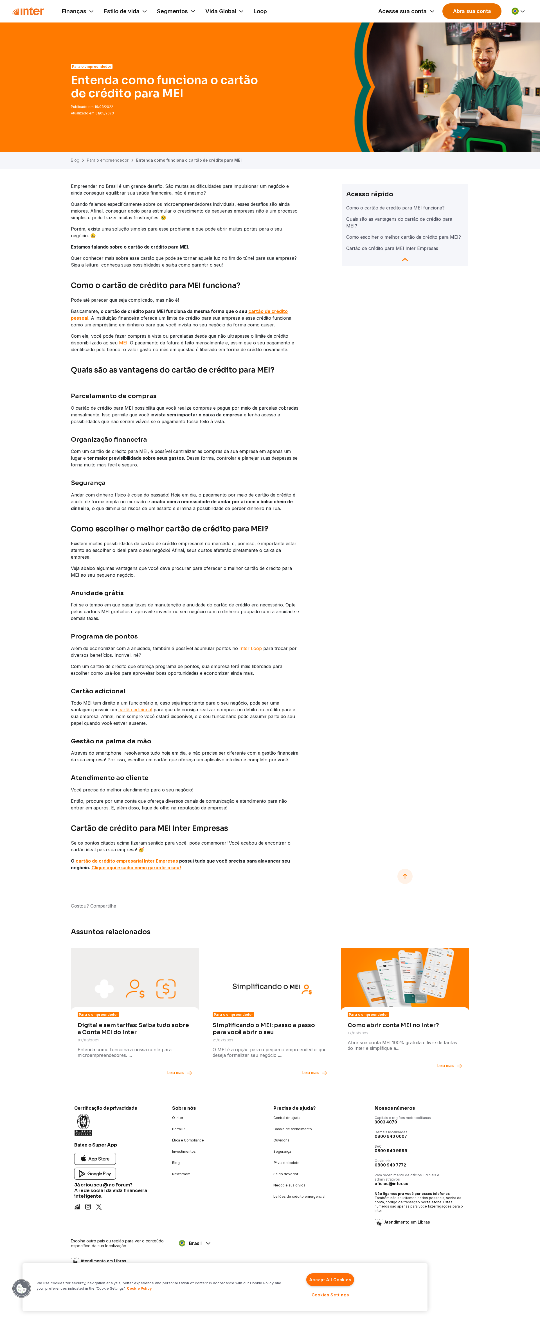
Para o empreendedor (108, 160)
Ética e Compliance (188, 1140)
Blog (75, 160)
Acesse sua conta (402, 11)
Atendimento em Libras (407, 1222)
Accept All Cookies (330, 1279)
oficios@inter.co (391, 1183)
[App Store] (95, 1158)
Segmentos (172, 11)
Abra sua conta (472, 11)
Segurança (282, 1151)
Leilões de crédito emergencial (299, 1196)
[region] (225, 1287)
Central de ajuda (286, 1118)
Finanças (74, 11)
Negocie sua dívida (289, 1185)
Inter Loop (250, 648)
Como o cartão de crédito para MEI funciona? (395, 208)
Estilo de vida (122, 11)
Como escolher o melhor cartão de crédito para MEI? (403, 237)
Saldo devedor (285, 1174)
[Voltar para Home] (27, 11)
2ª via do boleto (286, 1163)
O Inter (177, 1118)
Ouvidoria (281, 1140)
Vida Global (220, 11)
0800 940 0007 (391, 1136)
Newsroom (181, 1174)
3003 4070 (386, 1122)
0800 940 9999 (391, 1150)
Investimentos (184, 1151)
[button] (22, 1289)
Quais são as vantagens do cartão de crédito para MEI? (399, 222)
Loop (260, 11)
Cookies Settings (330, 1294)
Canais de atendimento (292, 1129)
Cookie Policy (139, 1288)
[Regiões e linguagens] (518, 11)
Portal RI (179, 1129)
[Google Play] (95, 1173)
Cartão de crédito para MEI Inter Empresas (392, 248)
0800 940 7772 (390, 1165)
